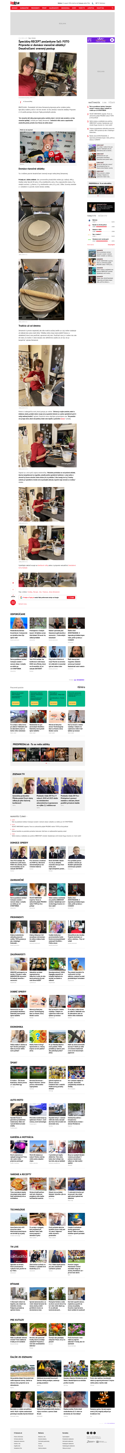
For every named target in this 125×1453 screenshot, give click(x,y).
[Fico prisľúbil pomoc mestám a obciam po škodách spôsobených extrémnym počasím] (76, 852)
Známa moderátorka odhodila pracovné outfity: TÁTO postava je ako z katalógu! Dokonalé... (18, 939)
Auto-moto (16, 1099)
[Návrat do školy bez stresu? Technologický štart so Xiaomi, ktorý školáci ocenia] (38, 1001)
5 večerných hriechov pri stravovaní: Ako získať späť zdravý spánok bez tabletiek (76, 1195)
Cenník (40, 1443)
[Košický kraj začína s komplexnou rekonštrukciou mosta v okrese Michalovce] (76, 1109)
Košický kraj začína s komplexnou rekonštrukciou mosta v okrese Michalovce (75, 1121)
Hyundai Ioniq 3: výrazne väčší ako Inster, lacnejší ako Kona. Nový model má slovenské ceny (57, 1121)
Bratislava (70, 869)
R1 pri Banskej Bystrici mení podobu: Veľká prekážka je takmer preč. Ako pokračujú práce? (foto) (57, 1049)
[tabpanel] (101, 123)
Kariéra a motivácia (21, 1137)
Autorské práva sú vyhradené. (94, 1438)
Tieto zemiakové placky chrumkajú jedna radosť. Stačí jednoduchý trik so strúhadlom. (18, 1195)
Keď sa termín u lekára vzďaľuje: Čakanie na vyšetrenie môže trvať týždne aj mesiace (75, 728)
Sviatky (29, 592)
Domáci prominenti (14, 945)
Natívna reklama (42, 1448)
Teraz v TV (91, 216)
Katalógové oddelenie (68, 1443)
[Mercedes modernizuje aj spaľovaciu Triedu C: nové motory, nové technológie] (38, 1109)
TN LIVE (14, 1246)
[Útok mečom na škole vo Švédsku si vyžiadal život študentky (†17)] (38, 1256)
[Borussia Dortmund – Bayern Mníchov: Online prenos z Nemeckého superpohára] (38, 1072)
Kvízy (74, 8)
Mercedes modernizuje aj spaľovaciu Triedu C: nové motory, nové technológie (38, 1120)
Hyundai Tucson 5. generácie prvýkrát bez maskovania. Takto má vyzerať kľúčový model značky (17, 1122)
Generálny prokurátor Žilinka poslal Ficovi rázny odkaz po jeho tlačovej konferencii (23, 799)
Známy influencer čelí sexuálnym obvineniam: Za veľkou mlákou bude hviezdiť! (37, 938)
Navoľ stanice (90, 244)
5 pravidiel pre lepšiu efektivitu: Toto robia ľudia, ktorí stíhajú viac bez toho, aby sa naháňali (57, 1158)
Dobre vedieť (13, 733)
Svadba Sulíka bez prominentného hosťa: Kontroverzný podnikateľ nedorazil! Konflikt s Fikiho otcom (57, 939)
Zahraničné (24, 8)
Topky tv (82, 8)
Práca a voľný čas (34, 1163)
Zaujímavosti (54, 8)
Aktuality (70, 1165)
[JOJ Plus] (89, 239)
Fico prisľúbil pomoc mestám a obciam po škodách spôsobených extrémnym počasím (75, 864)
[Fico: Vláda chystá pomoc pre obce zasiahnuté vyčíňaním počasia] (57, 1256)
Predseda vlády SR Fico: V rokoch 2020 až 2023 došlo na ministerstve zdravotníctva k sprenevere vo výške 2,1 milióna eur (47, 801)
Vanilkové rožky (43, 565)
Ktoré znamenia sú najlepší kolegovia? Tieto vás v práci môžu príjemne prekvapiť (18, 1158)
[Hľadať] (113, 8)
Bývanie (14, 1283)
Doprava (70, 1126)
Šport (44, 8)
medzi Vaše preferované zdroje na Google (41, 597)
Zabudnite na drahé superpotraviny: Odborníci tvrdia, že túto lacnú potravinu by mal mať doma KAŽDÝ (37, 976)
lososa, (63, 419)
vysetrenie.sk (33, 982)
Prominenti (35, 8)
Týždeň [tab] (111, 102)
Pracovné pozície (16, 687)
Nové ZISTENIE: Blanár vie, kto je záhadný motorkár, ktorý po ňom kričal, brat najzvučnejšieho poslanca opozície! (57, 865)
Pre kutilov (17, 1319)
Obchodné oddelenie (67, 1441)
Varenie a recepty (20, 1174)
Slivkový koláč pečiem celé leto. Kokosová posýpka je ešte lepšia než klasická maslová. (37, 1195)
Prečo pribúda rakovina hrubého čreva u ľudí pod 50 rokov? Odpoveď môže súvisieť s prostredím (57, 1231)
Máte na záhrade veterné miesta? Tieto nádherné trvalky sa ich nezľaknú (18, 1340)
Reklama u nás (41, 1436)
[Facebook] (88, 1433)
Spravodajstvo (65, 1436)
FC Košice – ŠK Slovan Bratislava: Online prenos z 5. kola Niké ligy (18, 1083)
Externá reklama (42, 1439)
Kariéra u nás (17, 1443)
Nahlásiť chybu (23, 604)
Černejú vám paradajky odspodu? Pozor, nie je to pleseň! (57, 1340)
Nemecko (32, 1088)
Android (69, 1235)
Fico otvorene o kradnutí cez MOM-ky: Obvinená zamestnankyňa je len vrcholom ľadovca (38, 864)
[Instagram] (91, 1433)
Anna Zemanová (54, 592)
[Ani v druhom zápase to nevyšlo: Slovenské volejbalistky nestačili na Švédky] (76, 1072)
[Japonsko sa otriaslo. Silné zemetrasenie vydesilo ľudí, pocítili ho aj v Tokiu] (18, 1256)
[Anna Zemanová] (28, 580)
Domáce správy (19, 842)
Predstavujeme (13, 1128)
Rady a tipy (51, 1198)
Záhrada (51, 1344)
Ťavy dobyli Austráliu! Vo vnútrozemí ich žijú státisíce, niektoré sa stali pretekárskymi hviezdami (76, 975)
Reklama (41, 1433)
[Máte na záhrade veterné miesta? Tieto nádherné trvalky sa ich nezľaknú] (18, 1329)
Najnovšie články (18, 816)
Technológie (17, 1209)
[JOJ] (89, 225)
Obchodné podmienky (43, 1441)
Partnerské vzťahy (102, 204)
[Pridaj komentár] (13, 583)
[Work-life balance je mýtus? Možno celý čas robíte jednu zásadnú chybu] (38, 1146)
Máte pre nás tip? (66, 1448)
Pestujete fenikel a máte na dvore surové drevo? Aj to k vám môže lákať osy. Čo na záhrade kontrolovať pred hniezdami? (57, 1306)
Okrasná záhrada (14, 1344)
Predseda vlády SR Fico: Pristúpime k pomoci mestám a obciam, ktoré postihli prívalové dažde (70, 799)
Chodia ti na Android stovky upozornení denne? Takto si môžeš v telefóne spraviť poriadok (76, 1230)
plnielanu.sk (52, 1017)
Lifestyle (91, 8)
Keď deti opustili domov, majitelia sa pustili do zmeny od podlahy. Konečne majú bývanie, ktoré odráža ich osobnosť (76, 1306)
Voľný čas (100, 8)
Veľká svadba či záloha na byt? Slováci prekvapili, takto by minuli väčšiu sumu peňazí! (18, 1048)
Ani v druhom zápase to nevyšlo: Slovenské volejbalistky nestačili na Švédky (76, 1084)
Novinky (51, 1126)
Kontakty (65, 1433)
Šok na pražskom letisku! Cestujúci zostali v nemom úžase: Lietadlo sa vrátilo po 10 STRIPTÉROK (42, 822)
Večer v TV (102, 216)
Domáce (14, 8)
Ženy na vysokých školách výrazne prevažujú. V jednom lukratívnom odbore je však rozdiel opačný (76, 1159)
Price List (40, 1446)
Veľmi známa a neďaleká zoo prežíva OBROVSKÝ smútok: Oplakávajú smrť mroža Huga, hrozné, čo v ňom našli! (46, 836)
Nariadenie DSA (18, 1448)
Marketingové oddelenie (68, 1446)
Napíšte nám (17, 1446)
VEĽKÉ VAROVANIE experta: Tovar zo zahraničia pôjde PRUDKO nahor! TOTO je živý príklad (40, 826)
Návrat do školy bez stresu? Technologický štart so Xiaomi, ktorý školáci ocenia (56, 728)
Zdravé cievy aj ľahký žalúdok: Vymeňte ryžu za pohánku (57, 1194)
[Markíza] (89, 220)
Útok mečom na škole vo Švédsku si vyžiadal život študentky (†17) (38, 1267)
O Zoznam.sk (18, 1433)
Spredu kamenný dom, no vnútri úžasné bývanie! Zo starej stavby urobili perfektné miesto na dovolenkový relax (38, 1306)
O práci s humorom (14, 1163)
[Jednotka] (89, 230)
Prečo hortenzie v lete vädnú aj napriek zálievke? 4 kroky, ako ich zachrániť (76, 1341)
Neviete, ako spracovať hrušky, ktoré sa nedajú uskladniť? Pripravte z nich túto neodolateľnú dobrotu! (37, 1342)
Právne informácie (18, 1436)
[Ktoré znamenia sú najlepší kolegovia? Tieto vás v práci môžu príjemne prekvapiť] (18, 1146)
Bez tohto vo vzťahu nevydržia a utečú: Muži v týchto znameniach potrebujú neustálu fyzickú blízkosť (105, 208)
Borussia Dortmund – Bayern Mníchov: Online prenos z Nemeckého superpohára (37, 1084)
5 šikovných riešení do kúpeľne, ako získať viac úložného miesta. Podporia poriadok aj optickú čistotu (18, 1306)
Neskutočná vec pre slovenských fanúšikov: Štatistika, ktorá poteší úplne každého (37, 728)
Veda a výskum (33, 1237)
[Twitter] (94, 1433)
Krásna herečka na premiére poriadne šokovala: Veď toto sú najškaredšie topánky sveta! (39, 831)
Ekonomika (65, 8)
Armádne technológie (15, 1235)
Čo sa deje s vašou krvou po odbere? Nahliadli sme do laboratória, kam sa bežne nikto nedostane (18, 728)
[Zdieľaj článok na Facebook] (13, 589)
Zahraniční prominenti (35, 943)
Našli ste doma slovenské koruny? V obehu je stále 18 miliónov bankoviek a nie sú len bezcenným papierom (76, 1049)
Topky (29, 38)
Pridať (72, 597)
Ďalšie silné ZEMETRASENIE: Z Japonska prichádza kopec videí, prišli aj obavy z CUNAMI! (76, 902)
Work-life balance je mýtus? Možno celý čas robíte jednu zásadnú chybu (37, 1158)
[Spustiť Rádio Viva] (100, 38)
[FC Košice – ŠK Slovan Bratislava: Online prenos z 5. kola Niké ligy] (18, 1072)
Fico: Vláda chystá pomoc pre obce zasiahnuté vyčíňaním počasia (57, 1267)
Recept (35, 592)
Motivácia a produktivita (54, 1163)
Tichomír (80, 3)
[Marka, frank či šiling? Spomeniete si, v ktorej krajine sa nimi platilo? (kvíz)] (38, 1036)
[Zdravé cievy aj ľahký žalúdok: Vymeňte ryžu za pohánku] (57, 1184)
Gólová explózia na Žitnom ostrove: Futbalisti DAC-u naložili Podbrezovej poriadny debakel (57, 1085)
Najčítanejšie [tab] (94, 102)
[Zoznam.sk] (91, 1442)
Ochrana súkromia (18, 1439)
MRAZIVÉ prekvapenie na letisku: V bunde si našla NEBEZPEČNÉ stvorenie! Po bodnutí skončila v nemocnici (18, 976)
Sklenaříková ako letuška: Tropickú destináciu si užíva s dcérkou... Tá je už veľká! (76, 938)
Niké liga (12, 1086)
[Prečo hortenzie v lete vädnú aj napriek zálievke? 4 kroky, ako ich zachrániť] (76, 1329)
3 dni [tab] (104, 102)
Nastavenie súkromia (19, 1441)
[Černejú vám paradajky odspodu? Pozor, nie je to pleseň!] (57, 1329)
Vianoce (45, 592)
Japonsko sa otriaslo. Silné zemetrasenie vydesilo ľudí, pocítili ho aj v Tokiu (18, 1268)
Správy (14, 805)
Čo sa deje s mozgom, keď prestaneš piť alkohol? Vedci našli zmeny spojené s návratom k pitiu (37, 1231)
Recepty (31, 1348)
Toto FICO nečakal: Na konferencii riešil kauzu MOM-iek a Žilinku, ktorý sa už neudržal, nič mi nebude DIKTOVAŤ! (18, 865)
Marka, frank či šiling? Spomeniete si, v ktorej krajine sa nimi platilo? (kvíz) (37, 1048)
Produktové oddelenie (68, 1439)
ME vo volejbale (71, 1088)
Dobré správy (18, 991)
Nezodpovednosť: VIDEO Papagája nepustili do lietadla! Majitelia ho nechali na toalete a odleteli (57, 976)
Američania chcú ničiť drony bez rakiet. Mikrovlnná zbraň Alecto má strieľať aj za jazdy (18, 1230)
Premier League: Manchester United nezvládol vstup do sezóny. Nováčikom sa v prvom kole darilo (75, 1269)
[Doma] (89, 235)
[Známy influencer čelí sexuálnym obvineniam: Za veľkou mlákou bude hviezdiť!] (38, 926)
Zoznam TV (19, 774)
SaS (40, 592)
